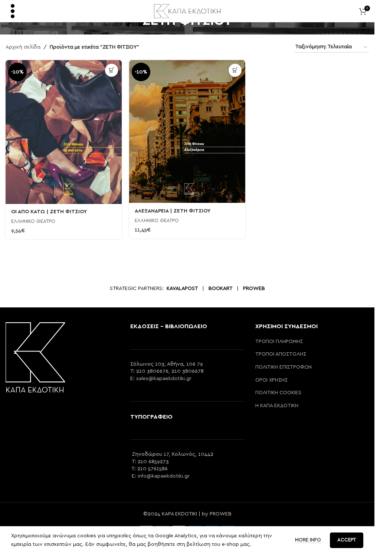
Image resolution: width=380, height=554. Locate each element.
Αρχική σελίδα (23, 47)
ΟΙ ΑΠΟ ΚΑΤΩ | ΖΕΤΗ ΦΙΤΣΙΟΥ (49, 211)
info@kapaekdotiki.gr (164, 476)
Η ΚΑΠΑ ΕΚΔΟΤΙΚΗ (276, 405)
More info (308, 540)
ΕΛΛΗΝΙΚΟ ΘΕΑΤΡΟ (33, 221)
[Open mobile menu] (12, 11)
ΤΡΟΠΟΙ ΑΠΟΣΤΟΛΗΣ (280, 354)
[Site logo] (187, 10)
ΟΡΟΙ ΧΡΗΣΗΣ (271, 380)
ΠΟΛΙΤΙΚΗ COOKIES (278, 392)
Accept (346, 540)
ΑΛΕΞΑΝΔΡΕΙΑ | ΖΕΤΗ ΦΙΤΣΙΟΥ (172, 211)
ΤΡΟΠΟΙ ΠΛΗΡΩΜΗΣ (279, 341)
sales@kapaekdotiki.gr (163, 378)
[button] (111, 70)
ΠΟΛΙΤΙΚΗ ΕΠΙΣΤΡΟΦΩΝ (283, 367)
